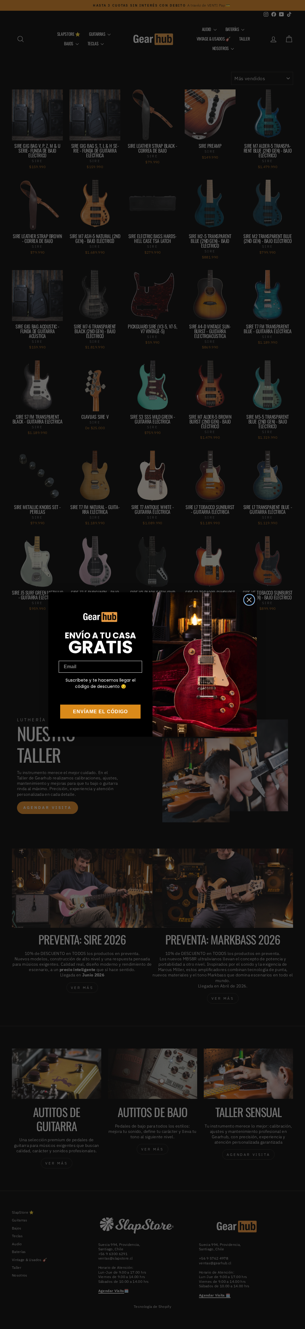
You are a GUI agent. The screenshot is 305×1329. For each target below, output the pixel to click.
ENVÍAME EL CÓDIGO (100, 711)
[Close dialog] (249, 600)
